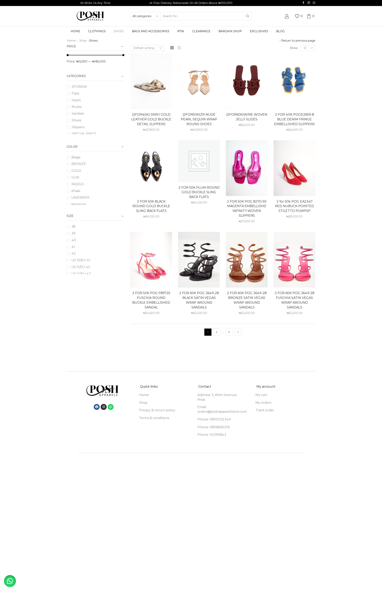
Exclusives (259, 31)
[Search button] (247, 16)
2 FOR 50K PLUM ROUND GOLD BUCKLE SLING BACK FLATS (199, 192)
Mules (76, 107)
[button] (10, 581)
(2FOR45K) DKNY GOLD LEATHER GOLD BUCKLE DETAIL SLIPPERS (151, 119)
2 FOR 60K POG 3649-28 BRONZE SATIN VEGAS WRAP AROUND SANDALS (247, 300)
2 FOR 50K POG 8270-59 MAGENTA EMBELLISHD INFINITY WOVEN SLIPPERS (246, 209)
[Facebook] (303, 2)
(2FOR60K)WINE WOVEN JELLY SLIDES (246, 117)
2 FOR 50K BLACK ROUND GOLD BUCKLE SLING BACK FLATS (151, 206)
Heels (76, 100)
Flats (75, 93)
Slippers (78, 127)
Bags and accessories (150, 31)
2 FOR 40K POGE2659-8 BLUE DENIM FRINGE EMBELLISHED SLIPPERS (294, 119)
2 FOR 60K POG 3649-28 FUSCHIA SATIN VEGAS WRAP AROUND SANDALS (294, 300)
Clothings (97, 31)
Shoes (119, 31)
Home (75, 31)
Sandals (78, 113)
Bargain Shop (230, 31)
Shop (83, 40)
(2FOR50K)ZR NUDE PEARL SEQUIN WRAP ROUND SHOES (199, 119)
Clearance (201, 31)
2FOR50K (79, 87)
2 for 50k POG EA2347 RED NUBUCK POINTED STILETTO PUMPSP (294, 206)
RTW (180, 31)
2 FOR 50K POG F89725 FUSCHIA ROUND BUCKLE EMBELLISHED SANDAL (151, 300)
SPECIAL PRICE (84, 134)
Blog (280, 31)
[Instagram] (309, 2)
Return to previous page (298, 40)
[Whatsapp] (314, 2)
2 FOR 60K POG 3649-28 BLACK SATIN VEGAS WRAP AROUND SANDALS (199, 300)
